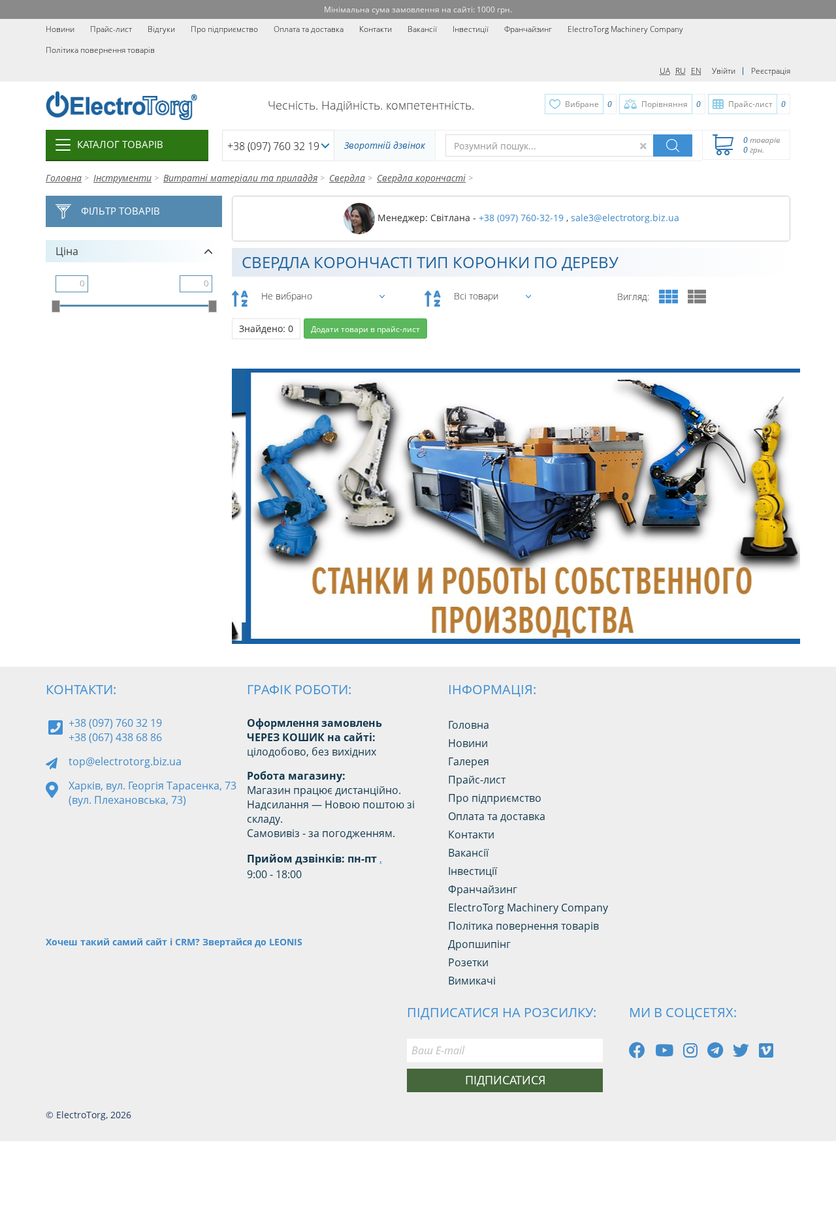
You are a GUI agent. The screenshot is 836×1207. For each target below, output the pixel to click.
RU (680, 70)
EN (696, 70)
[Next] (779, 610)
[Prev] (750, 610)
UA (665, 70)
